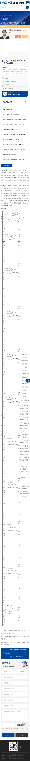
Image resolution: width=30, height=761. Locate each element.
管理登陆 (15, 758)
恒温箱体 (23, 23)
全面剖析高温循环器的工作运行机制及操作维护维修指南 (15, 149)
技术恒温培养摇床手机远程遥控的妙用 (14, 134)
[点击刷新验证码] (21, 724)
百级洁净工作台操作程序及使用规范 (13, 144)
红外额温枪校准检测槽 (9, 154)
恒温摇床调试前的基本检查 (11, 129)
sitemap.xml (21, 758)
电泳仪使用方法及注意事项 (11, 114)
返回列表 (7, 653)
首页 (10, 23)
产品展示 (16, 23)
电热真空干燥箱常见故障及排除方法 (13, 124)
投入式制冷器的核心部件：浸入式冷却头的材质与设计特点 (15, 159)
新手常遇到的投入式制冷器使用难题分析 (15, 119)
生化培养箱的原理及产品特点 (11, 139)
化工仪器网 (9, 758)
